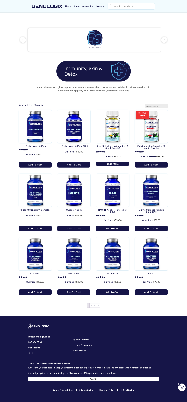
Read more (112, 163)
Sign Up (93, 379)
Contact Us (34, 347)
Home (68, 6)
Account (86, 6)
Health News (79, 350)
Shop (77, 6)
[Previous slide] (23, 40)
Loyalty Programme (83, 345)
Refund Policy (127, 390)
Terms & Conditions (63, 390)
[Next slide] (164, 40)
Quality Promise (81, 339)
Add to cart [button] (35, 164)
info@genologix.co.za (39, 336)
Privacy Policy (86, 390)
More (99, 6)
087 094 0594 (35, 342)
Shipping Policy (107, 390)
